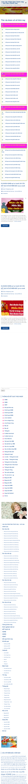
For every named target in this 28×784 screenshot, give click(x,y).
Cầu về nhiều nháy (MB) (10, 449)
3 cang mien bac (4, 756)
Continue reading (17, 221)
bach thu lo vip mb (17, 756)
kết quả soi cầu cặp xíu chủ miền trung (13, 171)
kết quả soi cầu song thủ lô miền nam (13, 116)
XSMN (5, 402)
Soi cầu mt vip (6, 602)
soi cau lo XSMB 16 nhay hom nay (14, 779)
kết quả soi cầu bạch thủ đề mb (12, 35)
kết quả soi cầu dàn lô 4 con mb (12, 65)
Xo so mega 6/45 (9, 420)
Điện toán (5, 666)
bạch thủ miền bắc (6, 759)
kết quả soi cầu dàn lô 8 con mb (12, 82)
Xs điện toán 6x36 (9, 433)
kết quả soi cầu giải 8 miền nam (12, 139)
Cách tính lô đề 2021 (8, 762)
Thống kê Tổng (8, 469)
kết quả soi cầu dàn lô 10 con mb (12, 61)
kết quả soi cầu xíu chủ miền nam (12, 120)
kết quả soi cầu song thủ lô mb (12, 101)
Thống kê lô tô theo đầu (10, 462)
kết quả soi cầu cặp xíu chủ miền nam (13, 133)
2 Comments (5, 193)
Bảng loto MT (7, 480)
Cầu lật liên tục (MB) (9, 443)
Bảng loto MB (7, 477)
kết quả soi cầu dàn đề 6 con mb (12, 52)
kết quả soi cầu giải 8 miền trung (12, 177)
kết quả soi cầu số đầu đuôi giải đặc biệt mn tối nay (13, 595)
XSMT (5, 405)
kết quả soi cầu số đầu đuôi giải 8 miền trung (15, 161)
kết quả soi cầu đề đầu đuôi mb (12, 88)
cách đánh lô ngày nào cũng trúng (14, 764)
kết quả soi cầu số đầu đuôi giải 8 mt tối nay (12, 615)
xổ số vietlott (7, 417)
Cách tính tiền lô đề (17, 762)
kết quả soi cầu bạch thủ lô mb (12, 42)
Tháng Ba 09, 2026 (9, 189)
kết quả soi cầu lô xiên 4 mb (11, 98)
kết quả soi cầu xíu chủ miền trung (13, 158)
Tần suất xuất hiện (9, 472)
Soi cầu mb (5, 529)
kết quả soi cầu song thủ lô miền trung (14, 154)
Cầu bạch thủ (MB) (9, 441)
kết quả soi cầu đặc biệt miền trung (13, 174)
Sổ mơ (6, 495)
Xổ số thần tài (8, 438)
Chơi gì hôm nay (7, 624)
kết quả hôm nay (8, 407)
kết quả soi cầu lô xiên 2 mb (11, 91)
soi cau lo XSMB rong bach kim (9, 781)
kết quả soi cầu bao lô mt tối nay (10, 604)
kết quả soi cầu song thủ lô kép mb (13, 78)
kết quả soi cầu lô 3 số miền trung (12, 164)
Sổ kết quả (5, 641)
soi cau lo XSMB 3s (4, 779)
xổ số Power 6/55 (9, 423)
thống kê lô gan (8, 454)
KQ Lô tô (5, 710)
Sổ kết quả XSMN (8, 415)
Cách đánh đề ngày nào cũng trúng (17, 765)
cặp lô (22, 767)
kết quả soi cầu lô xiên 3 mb (11, 95)
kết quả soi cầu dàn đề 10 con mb (12, 58)
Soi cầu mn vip (6, 580)
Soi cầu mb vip (6, 553)
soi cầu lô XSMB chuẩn (21, 783)
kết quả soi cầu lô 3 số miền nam (12, 126)
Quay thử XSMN (8, 488)
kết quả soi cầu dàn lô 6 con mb (12, 85)
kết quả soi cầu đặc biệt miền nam (13, 136)
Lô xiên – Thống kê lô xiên (11, 457)
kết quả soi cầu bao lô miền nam (12, 129)
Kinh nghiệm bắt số (8, 627)
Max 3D (6, 425)
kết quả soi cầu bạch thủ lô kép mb (13, 39)
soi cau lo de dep (12, 777)
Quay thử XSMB (8, 485)
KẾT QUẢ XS (6, 629)
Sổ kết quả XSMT (8, 412)
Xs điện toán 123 (8, 436)
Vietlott (4, 650)
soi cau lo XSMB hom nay (14, 780)
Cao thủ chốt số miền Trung (15, 759)
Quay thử (5, 719)
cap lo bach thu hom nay (10, 760)
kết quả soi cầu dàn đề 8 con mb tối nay (11, 546)
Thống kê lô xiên (7, 690)
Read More (5, 225)
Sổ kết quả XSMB (8, 410)
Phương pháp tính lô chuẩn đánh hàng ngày (13, 776)
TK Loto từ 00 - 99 (9, 475)
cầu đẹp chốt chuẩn (17, 767)
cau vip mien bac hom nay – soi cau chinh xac (12, 2)
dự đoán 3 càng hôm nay (19, 774)
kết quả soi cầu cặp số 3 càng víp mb (13, 45)
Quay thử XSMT (8, 490)
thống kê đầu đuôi (9, 451)
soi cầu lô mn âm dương (12, 783)
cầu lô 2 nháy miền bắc (10, 767)
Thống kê (6, 431)
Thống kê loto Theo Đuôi (11, 464)
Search (2, 390)
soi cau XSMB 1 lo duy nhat (20, 781)
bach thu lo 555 (9, 756)
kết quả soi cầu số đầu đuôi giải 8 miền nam (15, 123)
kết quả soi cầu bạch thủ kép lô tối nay (11, 535)
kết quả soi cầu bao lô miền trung (12, 167)
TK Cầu (4, 675)
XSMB (5, 399)
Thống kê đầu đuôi (9, 467)
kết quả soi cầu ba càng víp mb (12, 29)
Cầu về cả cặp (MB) (9, 446)
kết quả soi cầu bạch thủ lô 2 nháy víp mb (14, 32)
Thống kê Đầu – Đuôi (8, 701)
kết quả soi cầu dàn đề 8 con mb (12, 55)
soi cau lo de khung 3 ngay (21, 777)
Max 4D (6, 428)
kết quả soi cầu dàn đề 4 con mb (12, 48)
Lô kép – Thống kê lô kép (11, 459)
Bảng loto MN (8, 482)
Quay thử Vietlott (9, 493)
